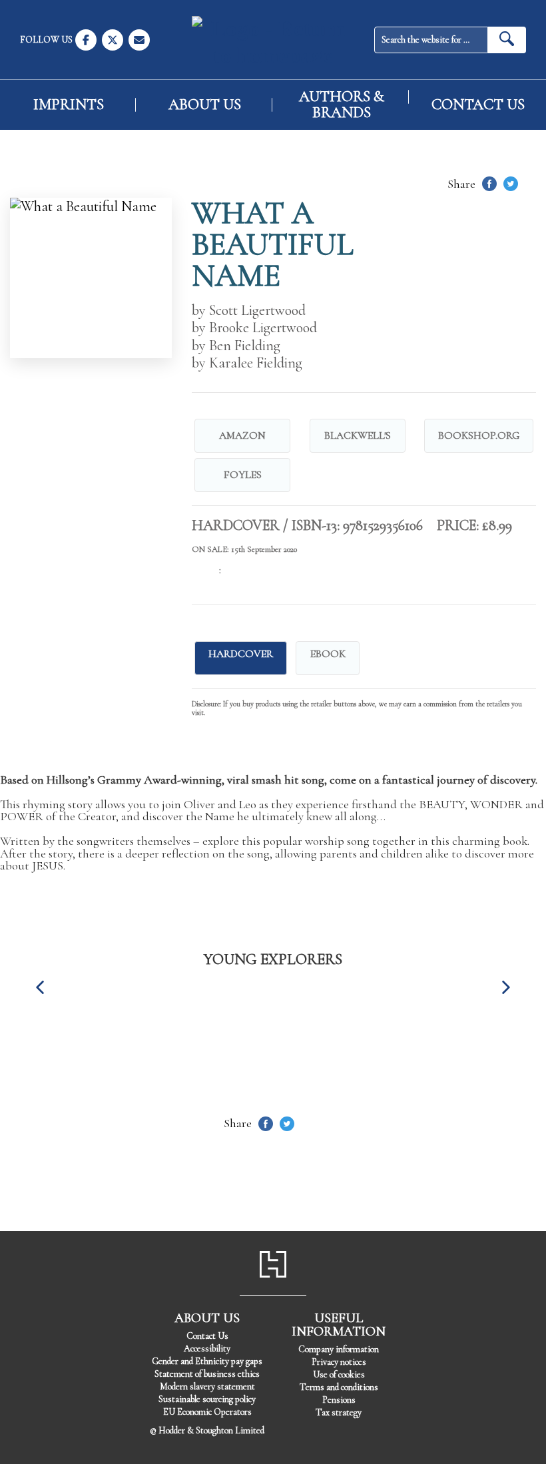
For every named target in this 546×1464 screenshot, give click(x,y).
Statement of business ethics (207, 1373)
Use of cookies (339, 1374)
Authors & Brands (341, 104)
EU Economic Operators (207, 1411)
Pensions (339, 1399)
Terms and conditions (339, 1387)
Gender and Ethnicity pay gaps (207, 1361)
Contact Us (478, 105)
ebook (328, 653)
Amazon (242, 435)
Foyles (243, 474)
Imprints (68, 105)
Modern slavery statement (207, 1386)
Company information (338, 1349)
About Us (204, 105)
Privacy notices (339, 1361)
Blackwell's (357, 435)
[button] (40, 987)
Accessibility (207, 1348)
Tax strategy (339, 1412)
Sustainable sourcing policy (207, 1399)
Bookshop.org (478, 435)
